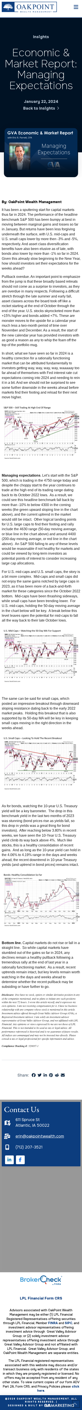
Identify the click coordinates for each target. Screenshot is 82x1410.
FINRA (53, 1323)
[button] (77, 7)
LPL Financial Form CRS (41, 1298)
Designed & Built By (26, 1405)
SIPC (68, 1323)
